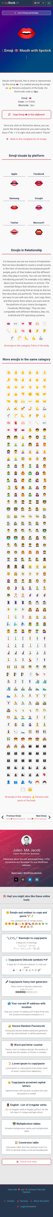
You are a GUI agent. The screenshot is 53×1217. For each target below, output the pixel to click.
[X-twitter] (16, 879)
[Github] (23, 879)
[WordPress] (37, 879)
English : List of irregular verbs (26, 1104)
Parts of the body (26, 345)
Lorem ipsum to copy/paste (26, 1063)
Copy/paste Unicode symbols (26, 959)
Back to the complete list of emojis (28, 139)
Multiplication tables (27, 1123)
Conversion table (26, 1142)
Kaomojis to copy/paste (26, 938)
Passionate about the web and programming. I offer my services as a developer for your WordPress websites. (26, 862)
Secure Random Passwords (26, 1025)
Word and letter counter (26, 1044)
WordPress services (33, 873)
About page (16, 873)
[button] (49, 3)
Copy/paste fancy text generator (26, 981)
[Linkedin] (30, 879)
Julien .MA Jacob (26, 850)
